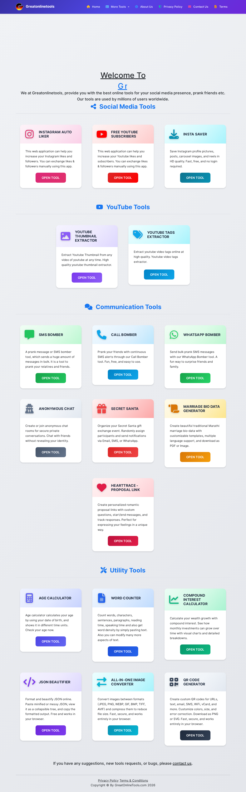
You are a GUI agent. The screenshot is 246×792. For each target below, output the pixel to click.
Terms (223, 6)
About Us (146, 6)
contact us (182, 763)
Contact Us (200, 6)
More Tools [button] (118, 6)
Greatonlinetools (39, 6)
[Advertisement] (123, 42)
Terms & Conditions (134, 780)
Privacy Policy (172, 6)
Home (95, 6)
